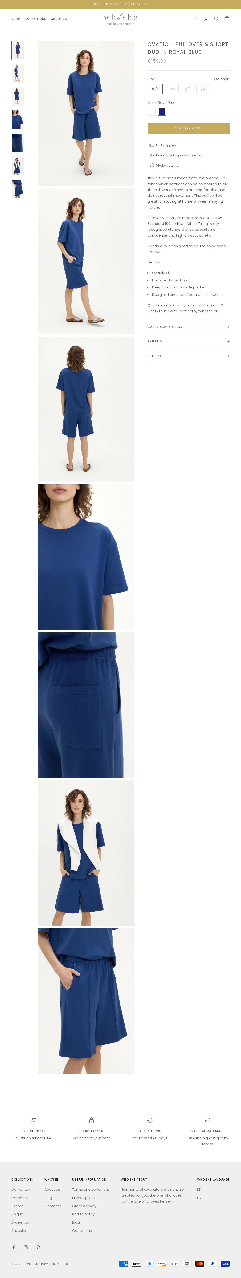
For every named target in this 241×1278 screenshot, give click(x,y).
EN (197, 19)
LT (198, 1189)
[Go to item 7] (17, 189)
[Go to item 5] (17, 142)
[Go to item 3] (17, 96)
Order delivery (84, 1205)
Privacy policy (83, 1197)
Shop (15, 19)
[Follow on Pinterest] (38, 1247)
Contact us (82, 1230)
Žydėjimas (20, 1222)
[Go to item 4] (17, 119)
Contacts (52, 1205)
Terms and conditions (91, 1189)
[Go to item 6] (17, 165)
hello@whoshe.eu (203, 311)
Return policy (83, 1213)
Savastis (18, 1230)
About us (59, 19)
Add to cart (189, 128)
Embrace (19, 1197)
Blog (48, 1197)
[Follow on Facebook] (13, 1247)
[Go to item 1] (17, 50)
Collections (35, 19)
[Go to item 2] (17, 73)
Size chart (221, 78)
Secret (17, 1205)
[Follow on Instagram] (26, 1247)
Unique (17, 1213)
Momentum (21, 1189)
